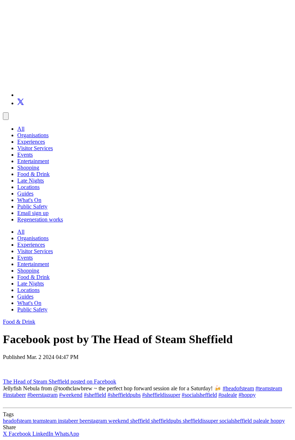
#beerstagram (42, 395)
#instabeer (14, 395)
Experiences (31, 142)
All (20, 129)
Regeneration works (40, 219)
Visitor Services (35, 148)
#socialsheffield (199, 395)
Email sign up (33, 213)
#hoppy (247, 395)
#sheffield (95, 395)
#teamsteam (268, 388)
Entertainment (33, 161)
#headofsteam (238, 388)
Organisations (33, 135)
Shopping (28, 168)
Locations (28, 187)
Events (25, 155)
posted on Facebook (93, 381)
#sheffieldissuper (161, 395)
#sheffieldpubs (124, 395)
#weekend (70, 395)
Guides (25, 193)
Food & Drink (33, 174)
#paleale (227, 395)
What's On (29, 200)
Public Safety (32, 206)
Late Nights (30, 181)
